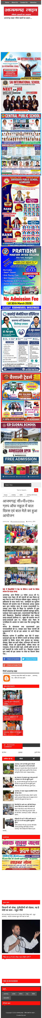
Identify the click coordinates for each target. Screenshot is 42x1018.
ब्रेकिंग (34, 521)
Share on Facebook (13, 659)
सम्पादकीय (6, 998)
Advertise (33, 2)
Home (7, 2)
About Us (15, 2)
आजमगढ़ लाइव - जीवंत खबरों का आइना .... (26, 1012)
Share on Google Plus (14, 665)
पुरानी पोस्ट (37, 752)
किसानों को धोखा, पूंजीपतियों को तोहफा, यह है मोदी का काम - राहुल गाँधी (20, 908)
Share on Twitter (31, 659)
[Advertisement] (22, 35)
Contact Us (24, 2)
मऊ (27, 994)
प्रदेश (13, 994)
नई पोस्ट (4, 752)
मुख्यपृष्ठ (20, 752)
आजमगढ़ (30, 521)
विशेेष (33, 994)
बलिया (20, 994)
